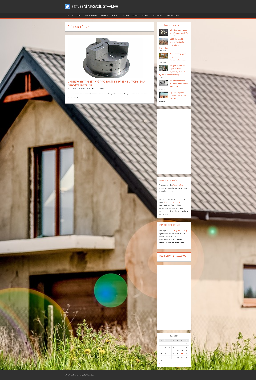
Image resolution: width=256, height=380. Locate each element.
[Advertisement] (173, 141)
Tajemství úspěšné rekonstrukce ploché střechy (178, 95)
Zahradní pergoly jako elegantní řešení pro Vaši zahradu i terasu (178, 57)
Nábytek (104, 15)
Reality (135, 15)
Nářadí (114, 15)
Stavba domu (157, 15)
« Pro (160, 364)
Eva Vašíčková (85, 88)
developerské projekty (172, 202)
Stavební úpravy (172, 15)
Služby (145, 15)
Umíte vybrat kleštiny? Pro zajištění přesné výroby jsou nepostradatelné (106, 83)
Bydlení (70, 15)
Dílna (79, 15)
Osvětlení (125, 15)
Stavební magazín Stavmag (95, 6)
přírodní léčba (177, 185)
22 (182, 354)
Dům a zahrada (91, 15)
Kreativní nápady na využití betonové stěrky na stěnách (179, 84)
